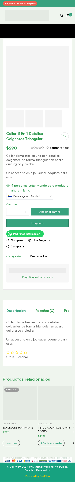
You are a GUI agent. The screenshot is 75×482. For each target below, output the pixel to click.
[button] (51, 443)
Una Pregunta (41, 240)
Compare (17, 240)
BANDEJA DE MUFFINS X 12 (18, 427)
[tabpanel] (37, 339)
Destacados (38, 256)
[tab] (16, 310)
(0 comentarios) (57, 147)
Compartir (17, 246)
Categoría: (14, 256)
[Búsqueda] (62, 15)
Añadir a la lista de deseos (65, 136)
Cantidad (12, 204)
